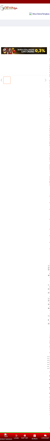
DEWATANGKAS (6, 439)
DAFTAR (24, 438)
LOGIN (16, 438)
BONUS (34, 439)
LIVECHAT (45, 438)
